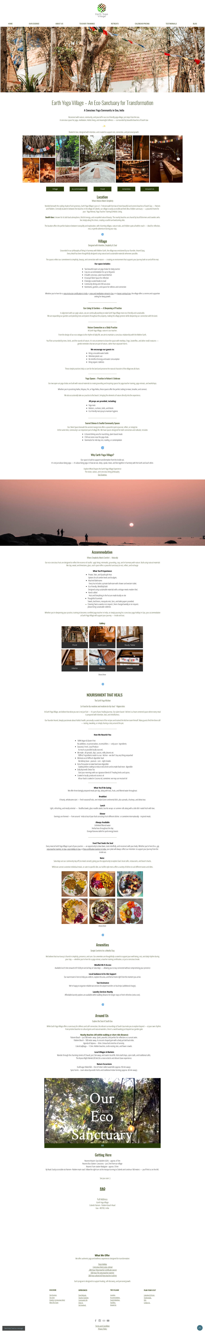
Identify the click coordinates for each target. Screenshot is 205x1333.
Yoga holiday (102, 1264)
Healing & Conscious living (57, 1300)
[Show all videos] (102, 1145)
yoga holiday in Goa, (74, 849)
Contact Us (147, 1302)
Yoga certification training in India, (94, 849)
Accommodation (115, 1297)
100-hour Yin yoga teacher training (102, 1272)
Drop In (81, 1302)
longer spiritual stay (124, 293)
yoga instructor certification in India (75, 293)
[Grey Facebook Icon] (95, 1320)
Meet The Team (53, 1302)
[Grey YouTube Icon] (108, 1320)
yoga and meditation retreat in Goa (101, 293)
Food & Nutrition (115, 1300)
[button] (59, 23)
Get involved (82, 1305)
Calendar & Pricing (149, 1295)
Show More (102, 674)
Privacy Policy (102, 1328)
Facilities (113, 1302)
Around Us (113, 1305)
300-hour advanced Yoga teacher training (102, 1275)
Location (113, 1295)
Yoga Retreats (83, 1295)
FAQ (145, 1300)
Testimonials (148, 1297)
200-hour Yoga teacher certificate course (103, 1269)
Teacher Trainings (84, 1297)
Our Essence (102, 474)
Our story (52, 1297)
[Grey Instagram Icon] (99, 1320)
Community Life (83, 1300)
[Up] (200, 1328)
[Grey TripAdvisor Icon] (103, 1320)
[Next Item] (178, 159)
